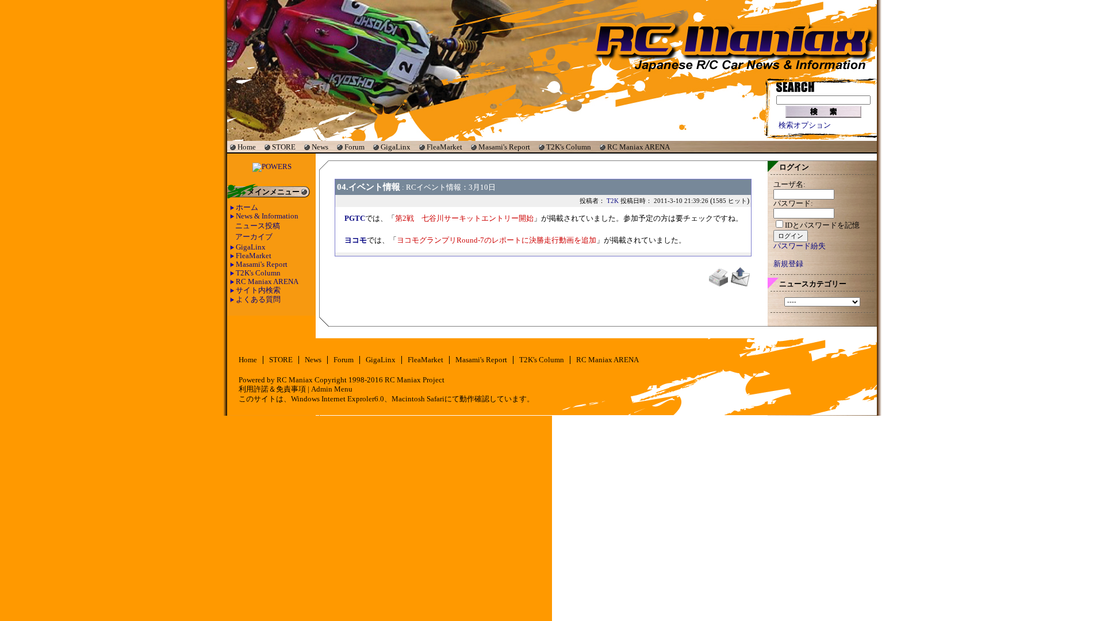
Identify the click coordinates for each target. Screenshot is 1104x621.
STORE (284, 147)
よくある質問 (258, 300)
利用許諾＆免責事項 (272, 389)
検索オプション (805, 125)
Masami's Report (504, 147)
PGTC (354, 218)
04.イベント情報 (368, 186)
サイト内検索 (258, 290)
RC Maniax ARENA (638, 147)
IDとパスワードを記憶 (822, 225)
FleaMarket (444, 147)
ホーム (247, 208)
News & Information (267, 216)
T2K (613, 200)
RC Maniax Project (414, 380)
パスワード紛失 (799, 246)
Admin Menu (331, 389)
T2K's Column (568, 147)
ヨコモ (355, 240)
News (320, 147)
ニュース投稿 (257, 226)
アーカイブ (254, 237)
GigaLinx (396, 147)
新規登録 (788, 264)
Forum (354, 147)
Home (246, 147)
